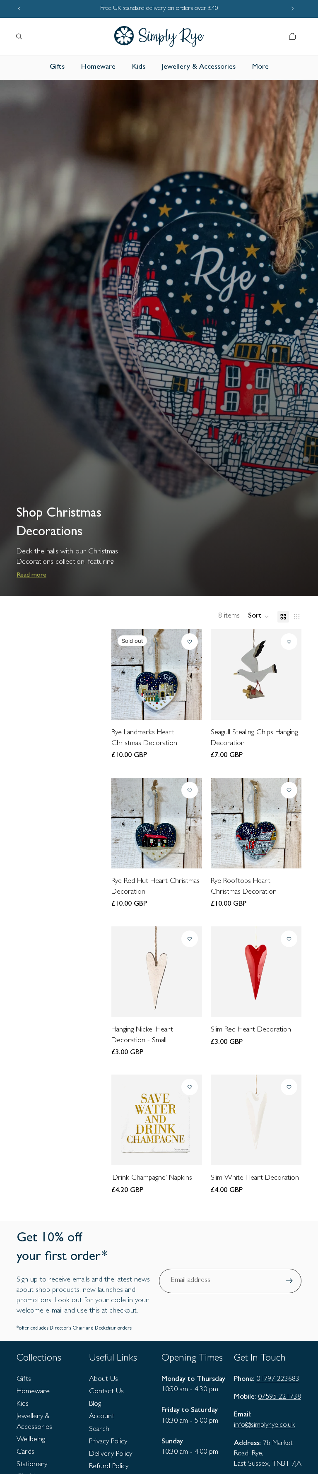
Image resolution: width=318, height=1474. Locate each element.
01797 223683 (277, 1379)
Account (101, 1417)
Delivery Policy (110, 1454)
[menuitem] (260, 67)
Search (99, 1429)
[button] (258, 617)
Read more (31, 575)
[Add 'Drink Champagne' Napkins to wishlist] (190, 1087)
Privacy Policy (108, 1442)
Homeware (33, 1392)
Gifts (24, 1379)
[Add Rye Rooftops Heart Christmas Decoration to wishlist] (289, 790)
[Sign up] (289, 1280)
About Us (103, 1379)
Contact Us (106, 1392)
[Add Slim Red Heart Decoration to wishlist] (289, 939)
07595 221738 (279, 1397)
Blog (95, 1404)
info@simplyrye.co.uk (264, 1425)
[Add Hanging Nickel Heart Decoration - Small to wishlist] (190, 939)
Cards (25, 1452)
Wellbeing (31, 1440)
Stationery (32, 1465)
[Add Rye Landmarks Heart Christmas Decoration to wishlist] (190, 641)
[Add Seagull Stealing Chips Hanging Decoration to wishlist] (289, 641)
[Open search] (19, 36)
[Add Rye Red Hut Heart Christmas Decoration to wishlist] (190, 790)
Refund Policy (108, 1467)
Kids (23, 1404)
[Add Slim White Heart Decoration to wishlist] (289, 1087)
